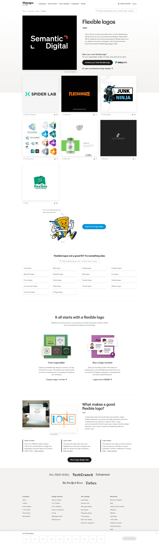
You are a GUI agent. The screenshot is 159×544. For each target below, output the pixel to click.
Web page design (86, 506)
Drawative (105, 159)
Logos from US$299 (101, 379)
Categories (42, 4)
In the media (26, 510)
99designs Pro (56, 519)
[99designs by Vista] (27, 4)
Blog (111, 503)
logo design (109, 44)
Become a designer (116, 500)
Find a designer (64, 4)
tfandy (26, 203)
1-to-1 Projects (56, 503)
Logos (38, 11)
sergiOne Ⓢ (67, 114)
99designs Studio (57, 516)
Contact (24, 503)
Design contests (56, 500)
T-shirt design (85, 516)
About (24, 500)
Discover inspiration (58, 510)
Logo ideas (113, 516)
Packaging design (86, 513)
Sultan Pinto (67, 159)
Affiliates (112, 513)
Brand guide (84, 510)
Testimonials (26, 513)
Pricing (54, 513)
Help (111, 529)
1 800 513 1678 (125, 4)
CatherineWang (107, 114)
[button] (157, 533)
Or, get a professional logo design (96, 68)
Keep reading (39, 451)
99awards (113, 510)
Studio (83, 4)
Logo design (84, 500)
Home (24, 11)
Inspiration (75, 4)
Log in (134, 4)
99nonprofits (26, 516)
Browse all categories (87, 523)
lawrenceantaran (29, 159)
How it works (52, 4)
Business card (85, 503)
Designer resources (116, 523)
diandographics (28, 429)
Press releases (26, 506)
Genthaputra (54, 434)
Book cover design (86, 519)
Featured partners (115, 526)
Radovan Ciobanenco (71, 72)
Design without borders (117, 506)
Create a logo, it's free (55, 379)
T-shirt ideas (114, 519)
